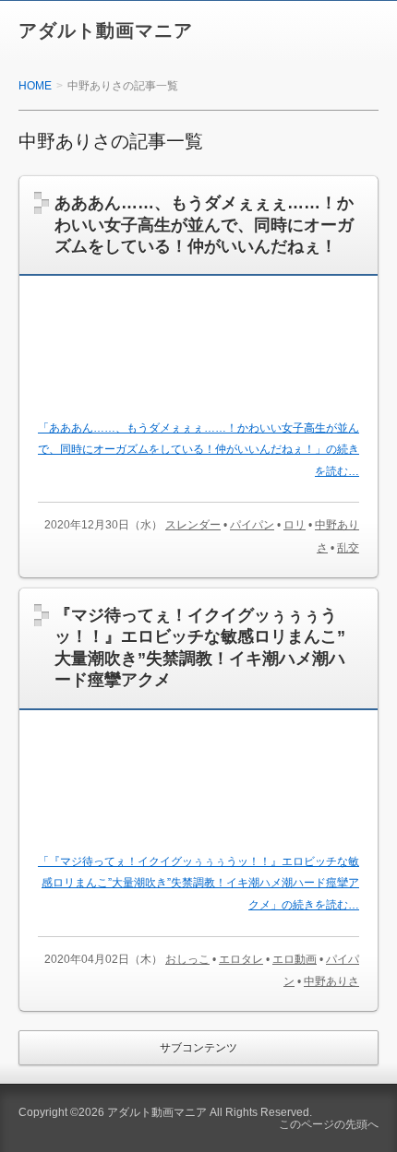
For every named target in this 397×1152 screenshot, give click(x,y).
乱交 (348, 547)
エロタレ (241, 959)
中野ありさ (331, 981)
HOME (35, 85)
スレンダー (193, 524)
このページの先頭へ (329, 1124)
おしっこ (187, 959)
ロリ (294, 524)
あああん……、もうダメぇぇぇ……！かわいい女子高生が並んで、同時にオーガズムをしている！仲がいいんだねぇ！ (204, 224)
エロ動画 (294, 959)
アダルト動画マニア (105, 30)
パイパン (252, 524)
